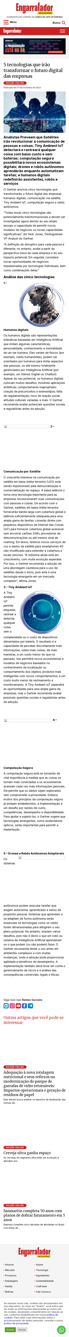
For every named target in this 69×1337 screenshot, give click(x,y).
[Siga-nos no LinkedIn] (6, 1005)
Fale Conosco (43, 1291)
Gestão (9, 1286)
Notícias (9, 1291)
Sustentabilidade (45, 1281)
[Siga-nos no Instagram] (12, 1005)
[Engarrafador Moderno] (34, 8)
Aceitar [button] (10, 1329)
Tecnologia (42, 1270)
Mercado (10, 1270)
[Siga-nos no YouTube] (18, 1005)
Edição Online (15, 83)
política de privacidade (16, 1323)
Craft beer (41, 1286)
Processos (10, 1275)
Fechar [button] (22, 1329)
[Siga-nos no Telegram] (30, 1005)
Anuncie (9, 1264)
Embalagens (11, 1281)
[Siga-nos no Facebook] (24, 1005)
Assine (39, 1264)
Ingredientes (42, 1275)
